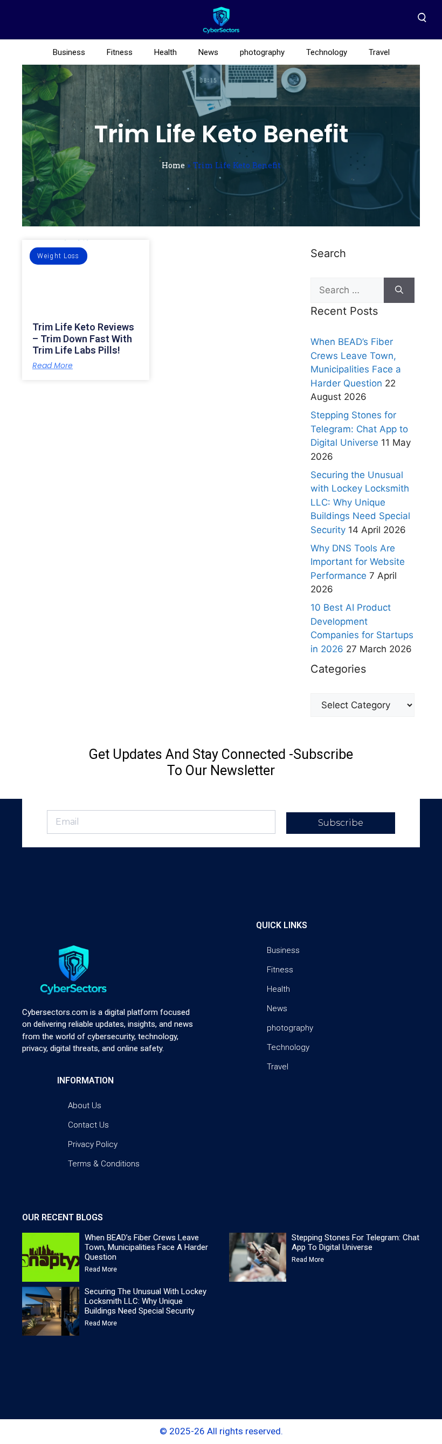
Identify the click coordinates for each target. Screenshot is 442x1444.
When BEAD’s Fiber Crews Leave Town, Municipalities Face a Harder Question (146, 1247)
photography (262, 52)
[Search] (399, 290)
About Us (84, 1105)
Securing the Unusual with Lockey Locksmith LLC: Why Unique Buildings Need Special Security (360, 502)
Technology (326, 52)
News (208, 52)
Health (165, 52)
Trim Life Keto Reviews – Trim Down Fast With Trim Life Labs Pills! (83, 338)
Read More (52, 365)
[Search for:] (347, 290)
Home (173, 165)
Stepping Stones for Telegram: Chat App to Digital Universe (359, 429)
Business (69, 52)
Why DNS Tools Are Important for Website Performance (357, 562)
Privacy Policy (93, 1144)
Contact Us (88, 1125)
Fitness (120, 52)
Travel (379, 52)
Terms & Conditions (104, 1164)
